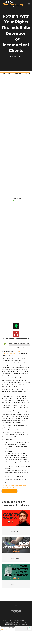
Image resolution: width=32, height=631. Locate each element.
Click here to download (9, 490)
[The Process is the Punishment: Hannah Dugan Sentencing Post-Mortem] (16, 571)
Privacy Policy (9, 624)
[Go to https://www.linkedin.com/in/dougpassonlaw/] (12, 611)
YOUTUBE (20, 351)
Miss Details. (24, 624)
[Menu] (29, 4)
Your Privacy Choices (9, 627)
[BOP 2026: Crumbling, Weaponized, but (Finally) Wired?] (16, 545)
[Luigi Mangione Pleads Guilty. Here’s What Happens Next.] (16, 518)
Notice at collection (5, 629)
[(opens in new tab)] (16, 260)
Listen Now (16, 531)
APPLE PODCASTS (10, 353)
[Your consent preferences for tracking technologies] (29, 628)
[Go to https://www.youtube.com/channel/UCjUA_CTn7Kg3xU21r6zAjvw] (14, 611)
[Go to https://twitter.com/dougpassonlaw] (17, 611)
